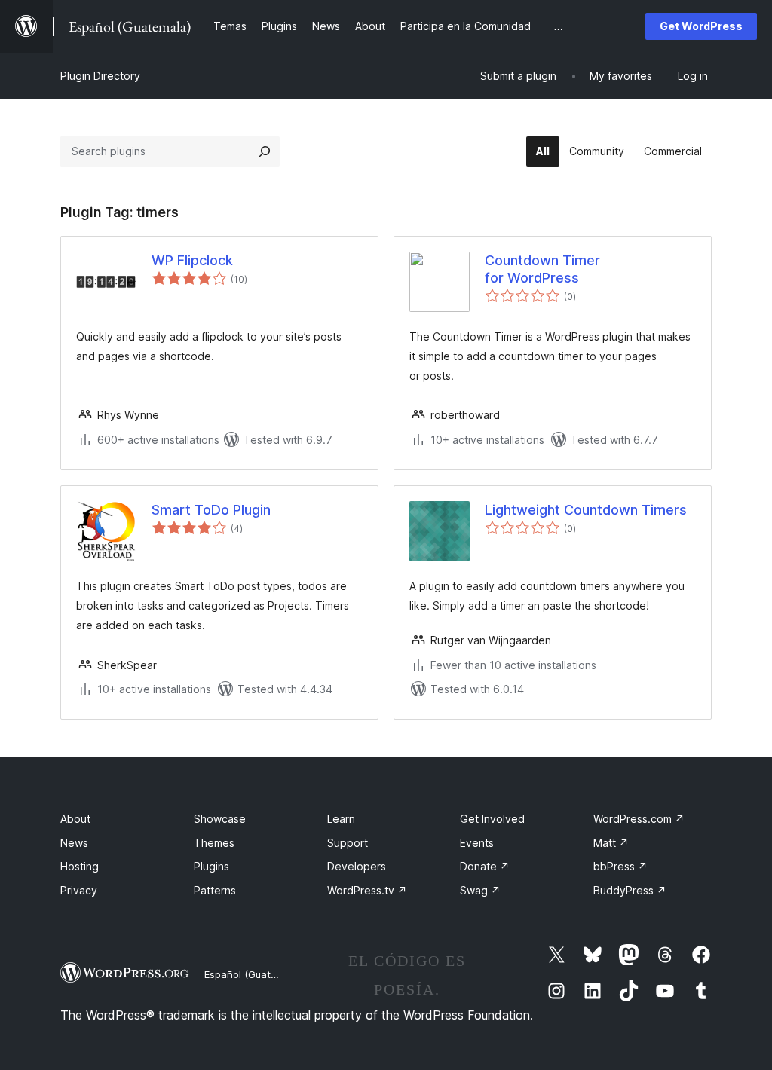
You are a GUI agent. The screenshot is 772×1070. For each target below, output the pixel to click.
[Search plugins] (265, 151)
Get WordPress (701, 26)
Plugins (211, 866)
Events (477, 842)
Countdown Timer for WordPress (542, 269)
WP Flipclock (192, 260)
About (75, 818)
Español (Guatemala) (253, 974)
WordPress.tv (367, 890)
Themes (214, 842)
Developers (356, 866)
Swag (480, 890)
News (74, 842)
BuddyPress (629, 890)
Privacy (78, 890)
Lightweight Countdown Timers (586, 510)
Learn (341, 818)
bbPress (620, 866)
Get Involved (492, 818)
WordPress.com (639, 818)
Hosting (79, 866)
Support (347, 842)
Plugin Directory (100, 75)
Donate (485, 866)
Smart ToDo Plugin (211, 510)
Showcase (220, 818)
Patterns (215, 890)
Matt (611, 842)
